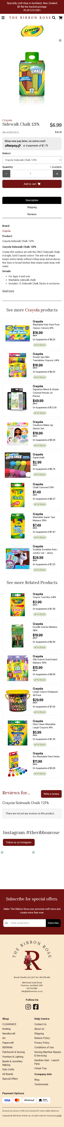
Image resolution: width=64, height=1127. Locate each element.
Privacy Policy (41, 1042)
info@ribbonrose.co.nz (32, 991)
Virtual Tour (40, 1068)
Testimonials (41, 1084)
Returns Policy (42, 1038)
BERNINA (7, 1047)
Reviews (32, 214)
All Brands (7, 1074)
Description (32, 200)
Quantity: (32, 167)
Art (3, 1038)
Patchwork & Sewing (13, 1052)
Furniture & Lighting (12, 1056)
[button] (3, 18)
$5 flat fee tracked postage (32, 6)
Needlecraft (8, 1033)
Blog (36, 1079)
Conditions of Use (44, 1047)
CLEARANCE (9, 1024)
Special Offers (10, 1078)
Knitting (6, 1028)
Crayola (7, 120)
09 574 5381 (34, 10)
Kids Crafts (8, 1069)
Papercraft (8, 1042)
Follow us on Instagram (18, 842)
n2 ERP (59, 1116)
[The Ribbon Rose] (28, 17)
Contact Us (40, 1024)
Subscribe (53, 922)
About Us (39, 1028)
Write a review (51, 793)
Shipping (32, 207)
